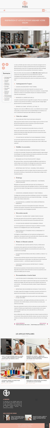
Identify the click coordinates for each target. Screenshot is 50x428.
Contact (19, 424)
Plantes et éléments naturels (6, 92)
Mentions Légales (22, 426)
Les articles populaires (7, 99)
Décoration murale (6, 89)
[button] (43, 10)
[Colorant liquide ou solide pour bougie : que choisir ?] (13, 371)
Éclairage (6, 86)
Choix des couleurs (6, 81)
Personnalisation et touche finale (8, 96)
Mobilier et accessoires (7, 84)
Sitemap (30, 426)
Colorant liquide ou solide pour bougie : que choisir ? (11, 381)
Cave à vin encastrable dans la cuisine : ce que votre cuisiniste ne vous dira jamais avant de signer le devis (12, 357)
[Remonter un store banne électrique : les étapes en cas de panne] (37, 371)
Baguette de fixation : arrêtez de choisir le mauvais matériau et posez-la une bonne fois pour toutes (37, 357)
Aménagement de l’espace (7, 78)
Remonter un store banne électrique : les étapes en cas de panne (36, 381)
